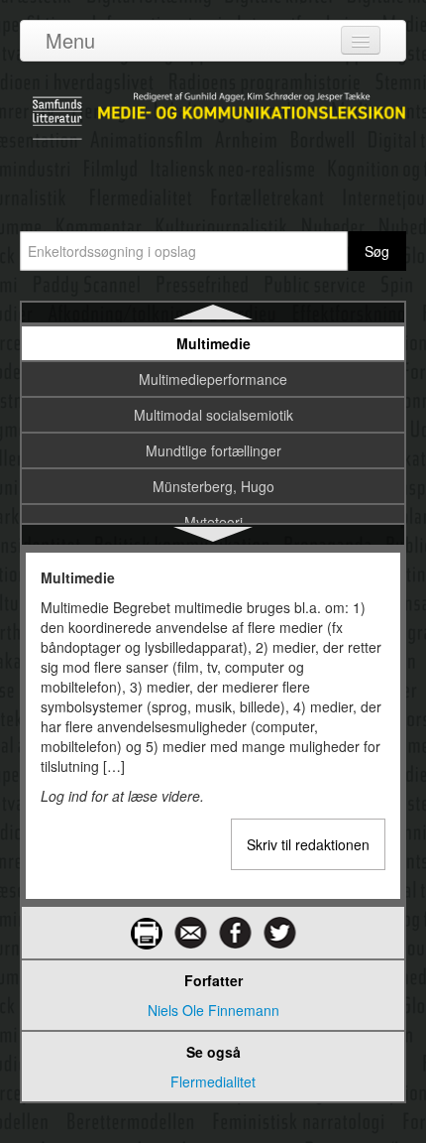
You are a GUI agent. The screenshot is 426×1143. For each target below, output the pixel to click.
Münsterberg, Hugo (213, 486)
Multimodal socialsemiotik (213, 415)
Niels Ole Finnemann (213, 1010)
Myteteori (213, 522)
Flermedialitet (213, 1081)
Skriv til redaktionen (308, 844)
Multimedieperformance (213, 379)
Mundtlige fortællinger (213, 450)
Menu (70, 40)
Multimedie (213, 343)
